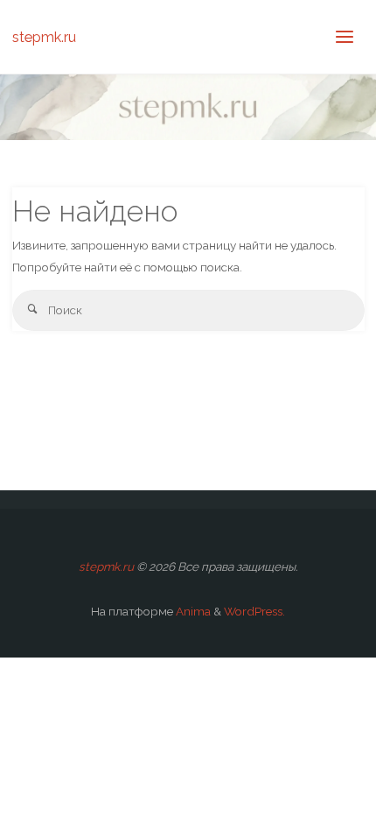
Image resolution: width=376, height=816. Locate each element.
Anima (192, 611)
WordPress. (254, 611)
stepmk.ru (44, 36)
